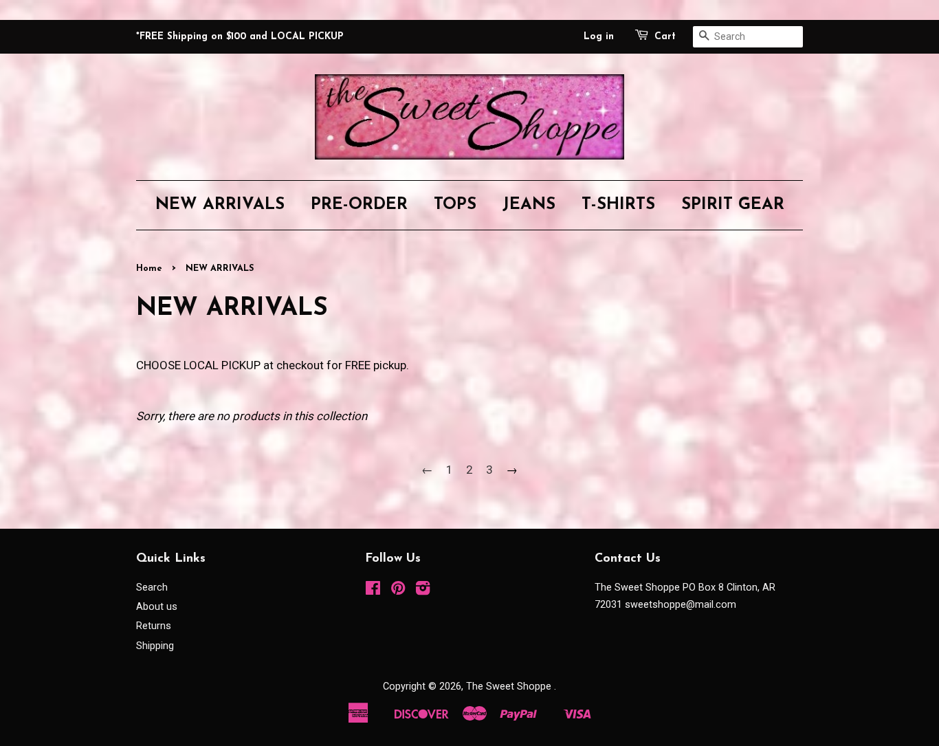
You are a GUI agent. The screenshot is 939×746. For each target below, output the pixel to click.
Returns (153, 626)
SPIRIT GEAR (732, 205)
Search (152, 587)
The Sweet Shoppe (510, 686)
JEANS (528, 205)
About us (156, 607)
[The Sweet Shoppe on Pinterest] (398, 591)
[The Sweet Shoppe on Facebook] (373, 591)
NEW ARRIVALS (220, 205)
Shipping (155, 646)
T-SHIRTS (618, 205)
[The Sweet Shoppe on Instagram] (422, 591)
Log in (599, 37)
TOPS (455, 205)
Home (149, 268)
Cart (665, 37)
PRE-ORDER (359, 205)
